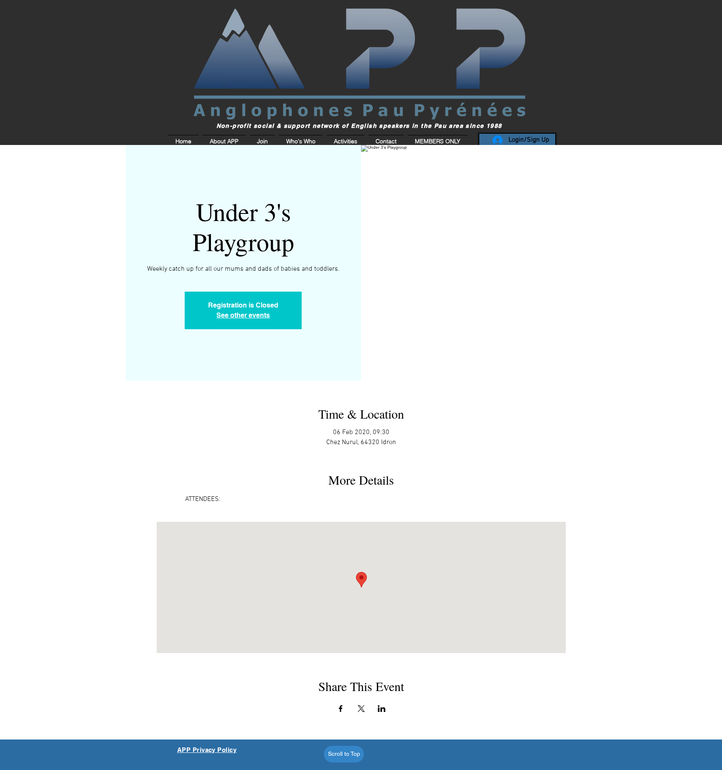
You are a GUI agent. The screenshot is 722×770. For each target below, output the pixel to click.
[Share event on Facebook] (341, 708)
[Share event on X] (361, 708)
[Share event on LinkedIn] (382, 708)
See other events (243, 315)
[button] (437, 141)
